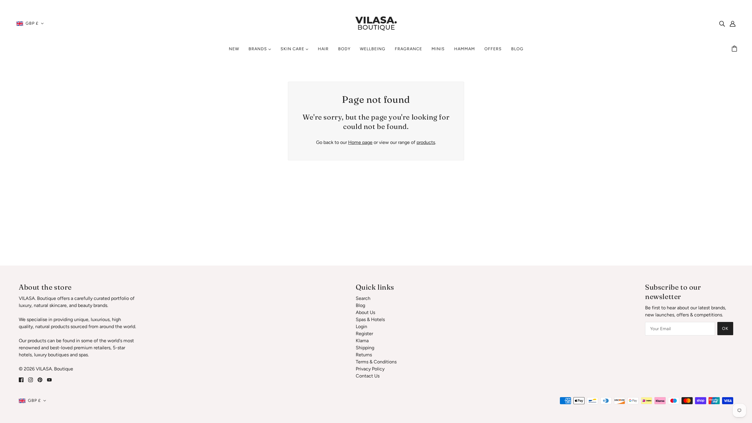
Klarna (362, 340)
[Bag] (735, 49)
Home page (360, 142)
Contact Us (368, 376)
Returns (364, 354)
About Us (365, 312)
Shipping (365, 347)
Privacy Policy (370, 369)
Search (363, 298)
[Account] (732, 23)
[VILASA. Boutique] (376, 23)
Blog (360, 305)
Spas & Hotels (370, 319)
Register (364, 333)
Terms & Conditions (376, 362)
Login (361, 326)
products (426, 142)
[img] (722, 23)
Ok (725, 328)
